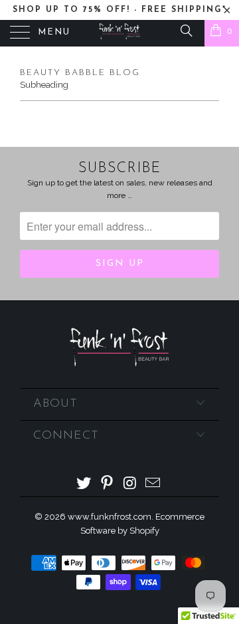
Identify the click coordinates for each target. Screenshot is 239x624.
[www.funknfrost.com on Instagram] (131, 484)
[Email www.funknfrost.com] (153, 484)
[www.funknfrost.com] (119, 33)
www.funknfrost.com (109, 517)
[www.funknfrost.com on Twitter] (84, 484)
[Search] (186, 30)
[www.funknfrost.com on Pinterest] (108, 484)
